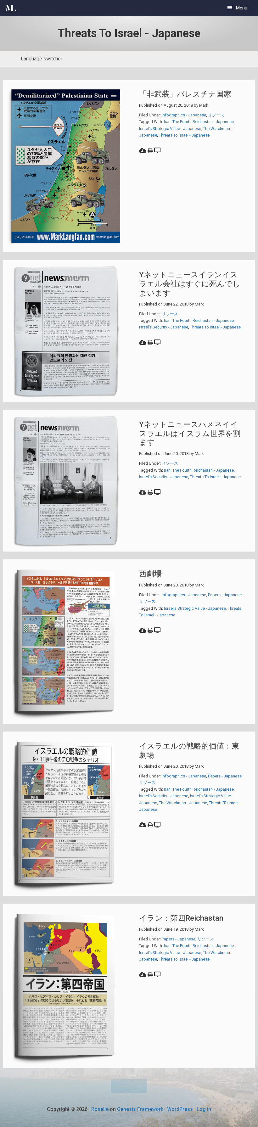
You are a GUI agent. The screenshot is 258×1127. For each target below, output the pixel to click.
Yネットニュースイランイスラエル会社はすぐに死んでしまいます (189, 283)
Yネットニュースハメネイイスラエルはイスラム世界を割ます (189, 433)
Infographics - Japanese (184, 115)
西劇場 (150, 573)
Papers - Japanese (225, 594)
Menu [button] (241, 8)
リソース (216, 115)
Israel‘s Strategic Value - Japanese (170, 128)
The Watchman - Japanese (183, 802)
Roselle (100, 1109)
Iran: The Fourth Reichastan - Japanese (199, 121)
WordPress (180, 1109)
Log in (204, 1109)
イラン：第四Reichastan (181, 918)
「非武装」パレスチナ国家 (185, 94)
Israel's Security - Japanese (163, 327)
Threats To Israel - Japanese (184, 135)
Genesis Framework (140, 1109)
